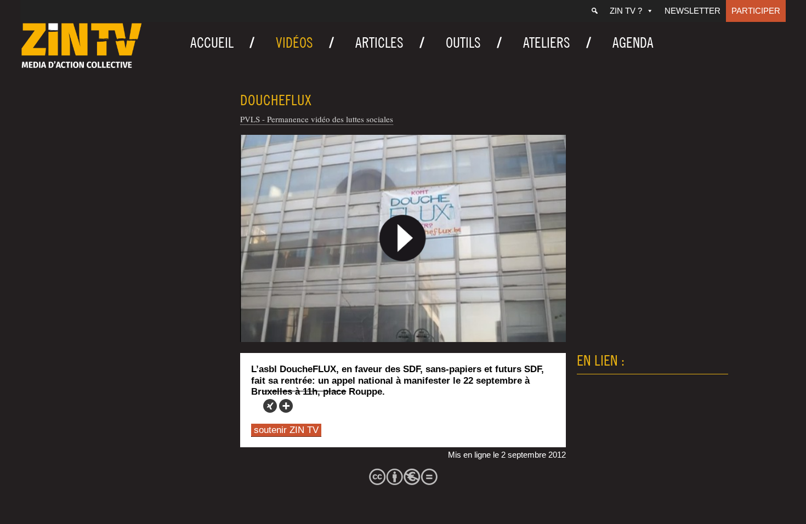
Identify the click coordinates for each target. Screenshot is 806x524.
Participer (755, 10)
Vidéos (294, 42)
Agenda (633, 42)
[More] (286, 406)
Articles (379, 42)
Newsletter (692, 10)
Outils (463, 42)
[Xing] (270, 406)
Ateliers (546, 42)
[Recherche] (594, 11)
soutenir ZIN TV (286, 430)
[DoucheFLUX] (403, 238)
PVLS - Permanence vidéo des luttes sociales (316, 118)
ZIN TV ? (626, 10)
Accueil (212, 42)
